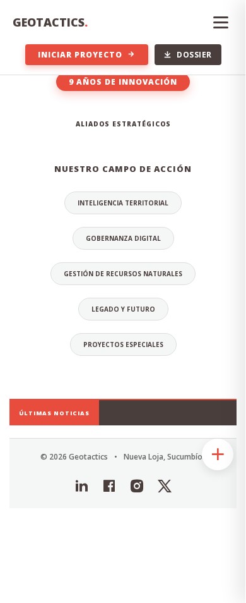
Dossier (194, 54)
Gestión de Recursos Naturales (123, 273)
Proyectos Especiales (123, 344)
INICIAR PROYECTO (80, 54)
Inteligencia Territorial (123, 202)
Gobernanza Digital (123, 238)
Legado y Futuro (123, 309)
